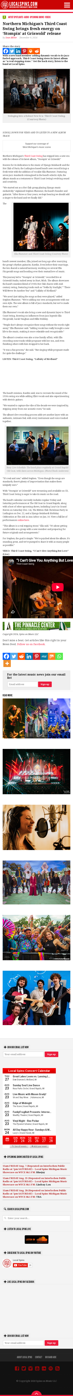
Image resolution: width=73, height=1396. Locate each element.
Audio (26, 17)
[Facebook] (6, 51)
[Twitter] (12, 51)
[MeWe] (44, 656)
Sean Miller (11, 37)
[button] (67, 5)
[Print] (30, 51)
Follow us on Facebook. (31, 644)
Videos (47, 17)
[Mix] (51, 656)
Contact (38, 1357)
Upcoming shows (37, 17)
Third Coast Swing (33, 156)
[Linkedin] (18, 51)
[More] (7, 663)
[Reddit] (37, 51)
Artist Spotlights (15, 17)
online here (23, 520)
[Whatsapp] (59, 656)
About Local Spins (24, 1357)
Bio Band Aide (50, 1357)
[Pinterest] (24, 51)
